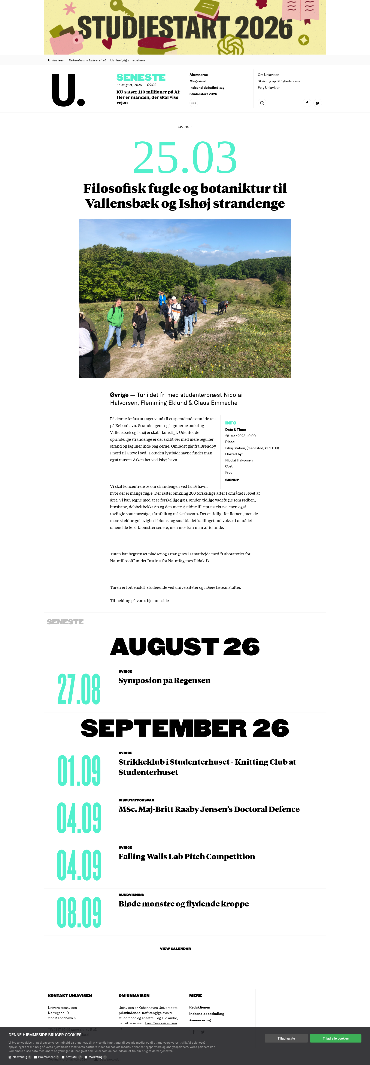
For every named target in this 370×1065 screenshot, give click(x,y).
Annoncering (200, 1020)
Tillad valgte (286, 1038)
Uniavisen (56, 60)
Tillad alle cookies (336, 1038)
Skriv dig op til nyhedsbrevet (280, 81)
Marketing (97, 1057)
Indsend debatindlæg (206, 87)
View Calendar (175, 949)
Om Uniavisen (268, 75)
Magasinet (198, 81)
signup (232, 480)
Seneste (141, 78)
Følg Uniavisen (269, 87)
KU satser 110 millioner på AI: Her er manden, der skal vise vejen (148, 97)
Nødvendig (21, 1057)
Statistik (73, 1057)
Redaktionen (199, 1007)
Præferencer (48, 1057)
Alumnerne (198, 75)
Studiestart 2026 (203, 94)
